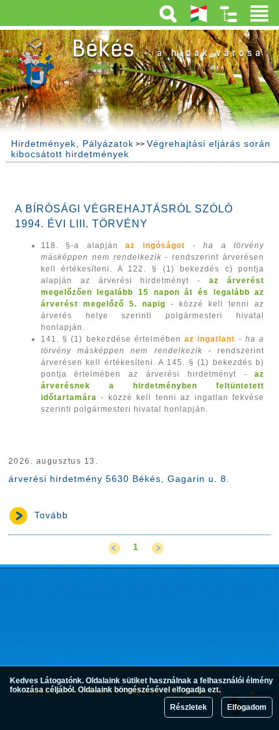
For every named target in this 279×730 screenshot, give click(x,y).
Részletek (188, 707)
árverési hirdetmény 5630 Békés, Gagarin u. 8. (119, 478)
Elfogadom (247, 707)
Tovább (51, 515)
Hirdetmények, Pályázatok (72, 143)
